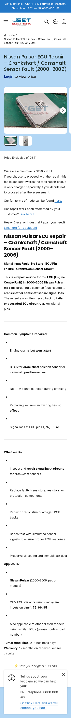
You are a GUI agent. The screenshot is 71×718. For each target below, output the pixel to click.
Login (8, 76)
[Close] (63, 675)
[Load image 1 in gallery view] (10, 141)
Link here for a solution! (20, 228)
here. (58, 200)
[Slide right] (63, 110)
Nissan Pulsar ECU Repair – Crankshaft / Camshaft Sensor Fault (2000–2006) (35, 41)
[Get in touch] (55, 21)
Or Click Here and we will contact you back (39, 705)
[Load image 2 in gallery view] (25, 141)
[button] (6, 21)
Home (11, 35)
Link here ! (26, 214)
